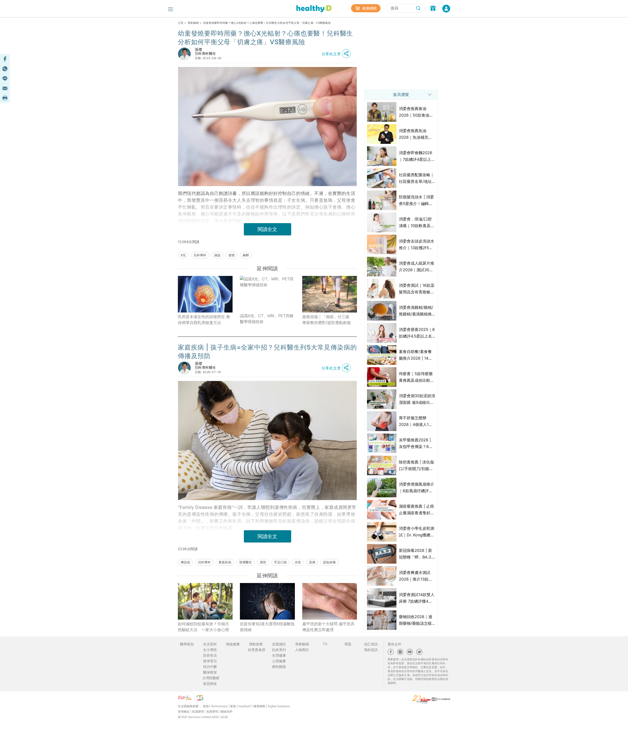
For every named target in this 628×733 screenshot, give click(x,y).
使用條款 (184, 711)
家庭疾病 (225, 562)
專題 (347, 644)
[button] (337, 53)
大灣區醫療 (210, 678)
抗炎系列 (279, 650)
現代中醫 (210, 667)
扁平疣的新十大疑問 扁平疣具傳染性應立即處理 (328, 626)
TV (325, 644)
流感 (312, 562)
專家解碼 (193, 23)
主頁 (180, 23)
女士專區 (210, 650)
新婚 (206, 706)
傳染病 (185, 562)
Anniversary (219, 706)
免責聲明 (212, 711)
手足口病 (280, 562)
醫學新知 (187, 644)
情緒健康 (233, 644)
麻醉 (246, 255)
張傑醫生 (245, 562)
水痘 (298, 562)
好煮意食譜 (256, 650)
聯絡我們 (226, 711)
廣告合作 (394, 644)
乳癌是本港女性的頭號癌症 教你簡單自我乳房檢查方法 (204, 319)
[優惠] (433, 9)
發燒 (231, 255)
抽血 (217, 255)
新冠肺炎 (210, 683)
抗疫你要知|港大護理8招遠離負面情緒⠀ (267, 626)
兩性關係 (279, 667)
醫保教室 (210, 672)
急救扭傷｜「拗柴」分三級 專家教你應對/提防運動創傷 (327, 319)
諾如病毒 (329, 562)
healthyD (244, 706)
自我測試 (279, 644)
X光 (183, 255)
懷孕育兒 (210, 661)
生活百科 (210, 644)
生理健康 (279, 655)
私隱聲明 (198, 711)
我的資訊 (371, 650)
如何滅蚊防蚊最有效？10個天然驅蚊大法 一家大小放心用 (203, 626)
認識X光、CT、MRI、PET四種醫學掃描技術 (266, 318)
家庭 (233, 706)
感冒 (263, 562)
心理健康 (279, 661)
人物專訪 (302, 650)
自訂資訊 (371, 644)
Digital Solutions (279, 706)
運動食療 (256, 644)
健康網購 (369, 8)
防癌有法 (210, 655)
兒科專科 (200, 255)
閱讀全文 (267, 229)
